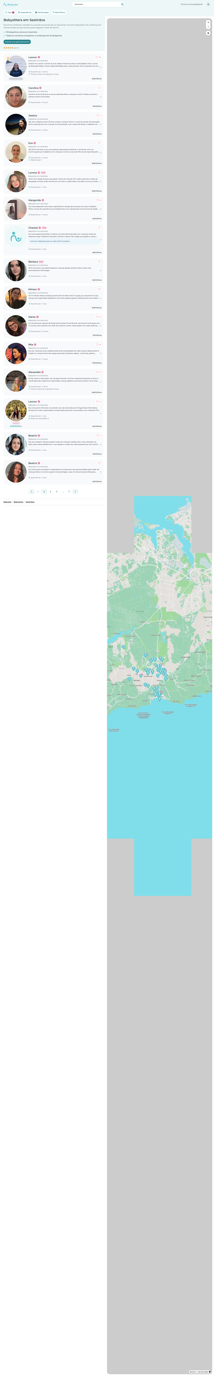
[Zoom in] (208, 22)
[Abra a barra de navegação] (208, 4)
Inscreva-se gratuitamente (17, 42)
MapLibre (193, 1372)
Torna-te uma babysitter (192, 4)
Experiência (25, 12)
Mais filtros (59, 12)
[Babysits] (11, 4)
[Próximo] (75, 491)
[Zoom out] (208, 27)
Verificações (43, 12)
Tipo (10, 12)
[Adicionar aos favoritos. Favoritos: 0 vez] (99, 88)
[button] (155, 695)
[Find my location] (208, 33)
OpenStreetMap (203, 1372)
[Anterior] (32, 491)
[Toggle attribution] (209, 1371)
